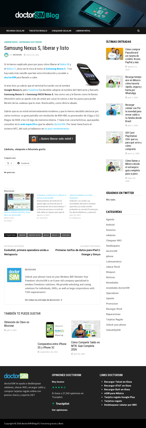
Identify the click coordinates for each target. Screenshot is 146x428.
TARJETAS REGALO (38, 30)
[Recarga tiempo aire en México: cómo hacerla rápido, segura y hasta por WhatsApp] (114, 77)
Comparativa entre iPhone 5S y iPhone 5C (52, 345)
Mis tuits (110, 199)
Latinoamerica (113, 261)
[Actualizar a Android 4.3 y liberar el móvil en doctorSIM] (53, 206)
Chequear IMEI (114, 240)
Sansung (66, 235)
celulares (110, 235)
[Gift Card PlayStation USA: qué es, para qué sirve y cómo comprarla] (114, 133)
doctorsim (17, 55)
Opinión (110, 298)
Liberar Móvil (83, 30)
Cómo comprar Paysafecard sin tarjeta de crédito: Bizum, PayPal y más (133, 56)
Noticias (110, 277)
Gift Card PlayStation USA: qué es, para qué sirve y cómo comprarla (133, 140)
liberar (22, 235)
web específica (28, 124)
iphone (109, 256)
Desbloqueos (113, 245)
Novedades (112, 282)
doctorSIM (10, 77)
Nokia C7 (11, 68)
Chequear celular (61, 30)
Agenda (110, 219)
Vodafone (33, 89)
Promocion (112, 303)
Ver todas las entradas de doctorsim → (43, 299)
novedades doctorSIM (30, 42)
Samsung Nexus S (56, 68)
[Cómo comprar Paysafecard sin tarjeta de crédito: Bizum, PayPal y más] (114, 49)
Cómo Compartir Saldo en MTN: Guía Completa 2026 (85, 346)
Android (110, 224)
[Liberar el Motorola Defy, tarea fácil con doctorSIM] (19, 202)
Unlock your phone (116, 324)
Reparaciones (113, 314)
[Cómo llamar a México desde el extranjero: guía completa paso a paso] (114, 161)
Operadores (112, 293)
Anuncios (111, 230)
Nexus (46, 235)
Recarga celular (15, 30)
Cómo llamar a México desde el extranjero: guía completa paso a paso (132, 167)
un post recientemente (57, 128)
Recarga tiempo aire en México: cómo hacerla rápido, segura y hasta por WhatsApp (133, 85)
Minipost (110, 272)
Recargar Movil (114, 308)
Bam (61, 423)
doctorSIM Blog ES (31, 423)
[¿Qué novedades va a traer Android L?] (86, 206)
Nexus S (55, 235)
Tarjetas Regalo (114, 319)
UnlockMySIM (113, 330)
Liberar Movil (11, 42)
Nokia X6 (64, 64)
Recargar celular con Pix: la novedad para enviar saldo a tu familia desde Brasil (133, 113)
